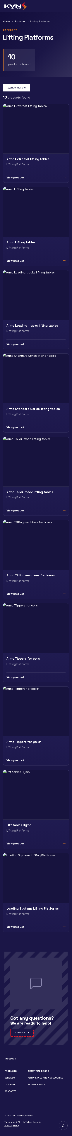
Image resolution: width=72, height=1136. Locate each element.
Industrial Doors (38, 1071)
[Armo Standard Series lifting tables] (36, 393)
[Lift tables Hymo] (36, 809)
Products (20, 21)
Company (9, 1084)
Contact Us (22, 1032)
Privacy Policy (12, 1125)
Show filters (18, 87)
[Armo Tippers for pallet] (36, 726)
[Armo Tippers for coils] (36, 642)
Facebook (10, 1058)
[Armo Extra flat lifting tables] (36, 143)
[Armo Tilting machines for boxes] (36, 559)
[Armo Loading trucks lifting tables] (36, 309)
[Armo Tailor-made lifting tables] (36, 476)
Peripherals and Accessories (45, 1077)
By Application (36, 1084)
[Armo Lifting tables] (36, 226)
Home (6, 21)
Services (9, 1077)
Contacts (10, 1091)
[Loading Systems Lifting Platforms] (36, 892)
